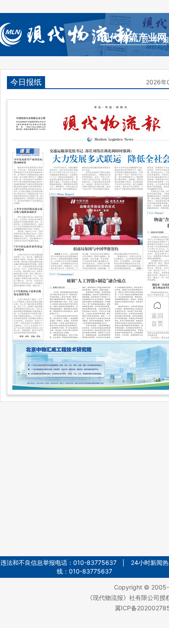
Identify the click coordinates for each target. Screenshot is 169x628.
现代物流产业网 (133, 37)
